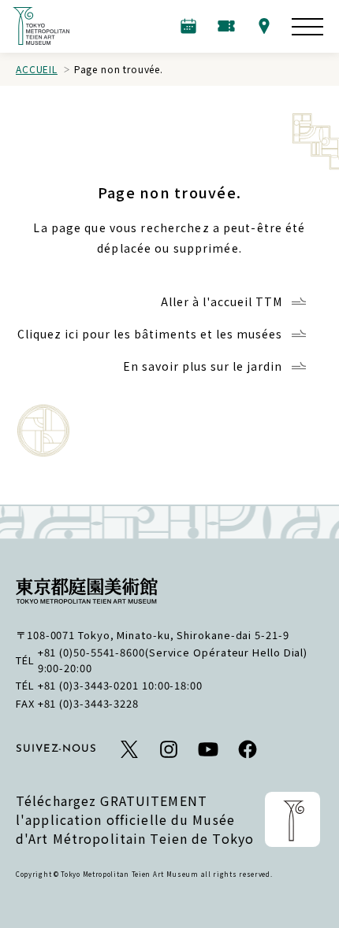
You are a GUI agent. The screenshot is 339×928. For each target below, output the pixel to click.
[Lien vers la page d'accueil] (41, 26)
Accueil (37, 69)
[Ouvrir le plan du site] (307, 27)
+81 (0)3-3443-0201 (88, 685)
